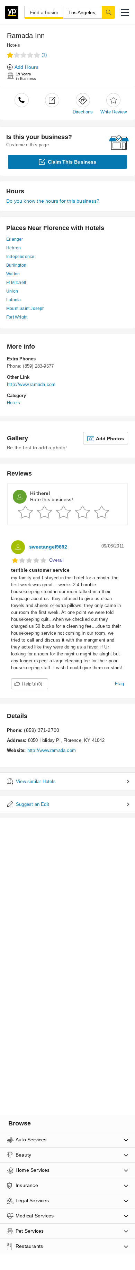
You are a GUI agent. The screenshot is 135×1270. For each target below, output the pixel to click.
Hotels (13, 45)
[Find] (108, 12)
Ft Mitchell (16, 282)
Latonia (13, 299)
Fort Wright (16, 317)
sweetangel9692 (48, 547)
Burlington (16, 265)
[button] (125, 12)
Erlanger (14, 239)
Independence (20, 256)
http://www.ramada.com (31, 384)
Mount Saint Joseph (25, 308)
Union (12, 291)
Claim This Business (72, 162)
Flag (119, 683)
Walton (13, 274)
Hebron (13, 248)
